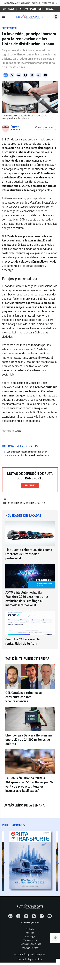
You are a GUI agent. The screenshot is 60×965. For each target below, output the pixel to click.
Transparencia (30, 940)
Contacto (30, 929)
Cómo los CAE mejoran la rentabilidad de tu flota (22, 641)
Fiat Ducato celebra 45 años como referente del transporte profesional (28, 554)
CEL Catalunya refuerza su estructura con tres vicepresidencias (23, 696)
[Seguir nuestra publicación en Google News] (6, 75)
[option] (30, 860)
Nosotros (30, 932)
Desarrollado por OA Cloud (30, 959)
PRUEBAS (50, 9)
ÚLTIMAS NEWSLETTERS (31, 9)
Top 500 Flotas (48, 3)
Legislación (25, 3)
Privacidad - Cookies (30, 947)
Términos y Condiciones (30, 943)
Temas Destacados (11, 3)
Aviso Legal (30, 936)
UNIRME (30, 485)
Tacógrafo (36, 3)
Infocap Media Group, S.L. (34, 954)
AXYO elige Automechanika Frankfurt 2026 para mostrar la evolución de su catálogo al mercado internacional (26, 598)
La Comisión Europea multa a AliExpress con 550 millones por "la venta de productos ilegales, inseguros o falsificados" (29, 784)
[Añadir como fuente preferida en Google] (55, 938)
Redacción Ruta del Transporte (15, 127)
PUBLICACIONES (9, 9)
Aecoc (18, 430)
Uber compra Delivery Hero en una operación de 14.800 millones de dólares (28, 739)
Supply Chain (9, 28)
